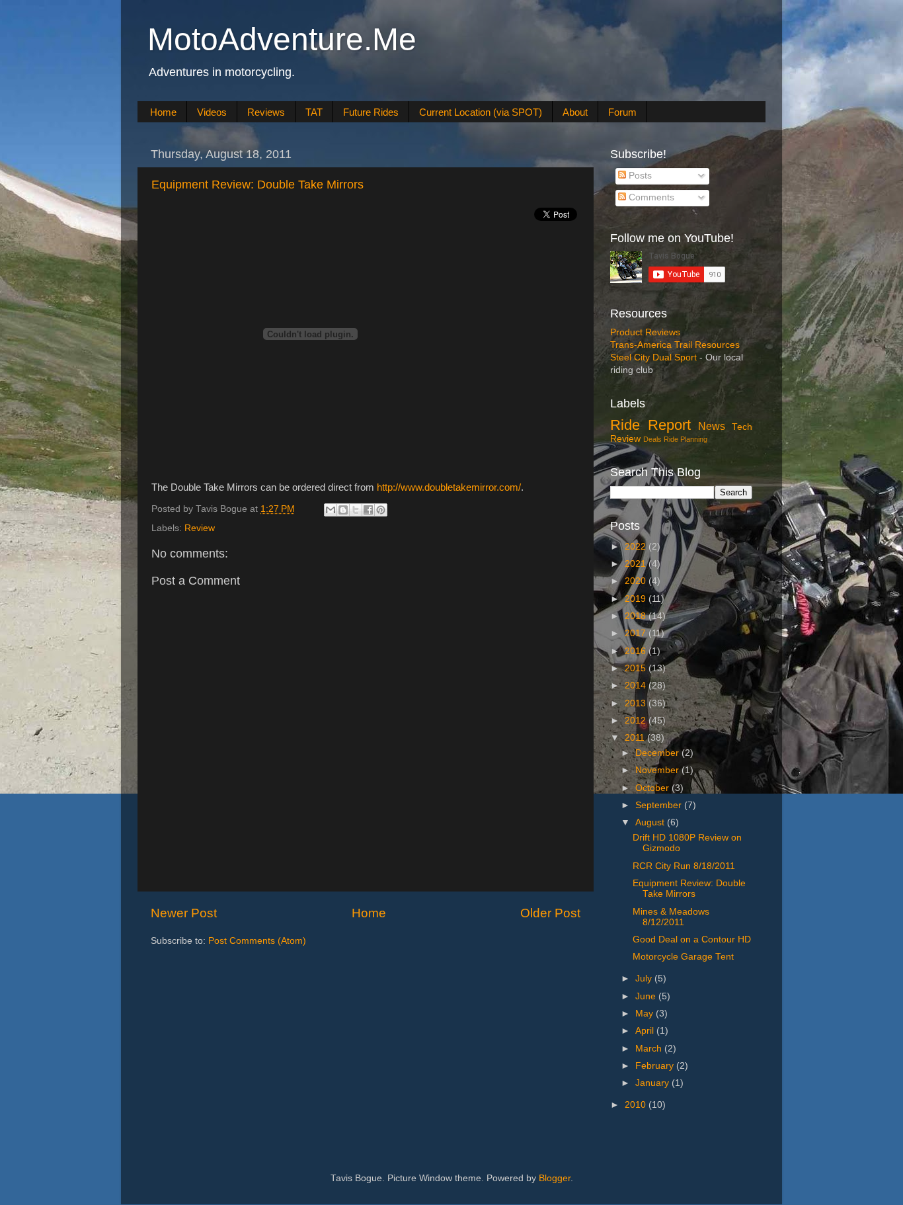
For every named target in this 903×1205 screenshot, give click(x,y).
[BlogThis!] (343, 510)
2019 (636, 599)
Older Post (550, 913)
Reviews (266, 112)
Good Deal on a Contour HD (692, 939)
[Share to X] (355, 510)
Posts (639, 176)
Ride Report (650, 425)
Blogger (554, 1178)
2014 (636, 685)
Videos (212, 112)
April (645, 1031)
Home (163, 112)
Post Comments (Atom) (257, 941)
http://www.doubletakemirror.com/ (449, 487)
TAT (314, 112)
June (646, 996)
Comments (650, 197)
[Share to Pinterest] (380, 510)
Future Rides (371, 112)
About (575, 112)
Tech (742, 427)
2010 (636, 1105)
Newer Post (184, 913)
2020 (636, 581)
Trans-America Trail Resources (675, 345)
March (649, 1049)
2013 (636, 703)
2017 (636, 633)
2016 (636, 651)
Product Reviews (645, 332)
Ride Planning (685, 439)
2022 (636, 547)
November (658, 770)
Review (199, 528)
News (711, 426)
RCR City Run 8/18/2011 (684, 866)
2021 (636, 564)
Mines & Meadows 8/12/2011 (671, 917)
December (658, 753)
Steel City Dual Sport (653, 357)
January (653, 1083)
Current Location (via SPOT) (480, 112)
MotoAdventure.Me (281, 39)
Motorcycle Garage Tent (683, 957)
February (655, 1066)
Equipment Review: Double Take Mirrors (257, 184)
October (653, 788)
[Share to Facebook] (368, 510)
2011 (636, 738)
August (651, 822)
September (659, 805)
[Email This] (330, 510)
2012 (636, 721)
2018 (636, 616)
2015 (636, 668)
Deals (652, 439)
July (644, 978)
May (645, 1013)
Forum (622, 112)
